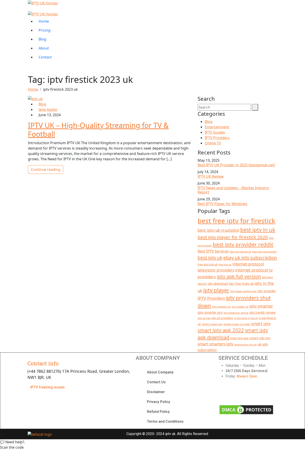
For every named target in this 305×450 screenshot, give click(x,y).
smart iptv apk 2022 (221, 330)
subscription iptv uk (245, 344)
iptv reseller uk (240, 306)
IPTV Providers (217, 137)
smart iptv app (239, 338)
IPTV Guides (215, 132)
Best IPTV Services (213, 251)
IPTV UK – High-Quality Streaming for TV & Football (98, 129)
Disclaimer (156, 392)
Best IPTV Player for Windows (222, 203)
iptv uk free (204, 318)
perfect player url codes (237, 324)
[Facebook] (224, 392)
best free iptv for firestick (236, 220)
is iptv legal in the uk (246, 318)
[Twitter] (238, 392)
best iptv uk (210, 257)
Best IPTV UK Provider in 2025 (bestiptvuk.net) (236, 165)
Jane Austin (48, 109)
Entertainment (217, 126)
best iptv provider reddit (243, 244)
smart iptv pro (260, 338)
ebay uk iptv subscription (250, 257)
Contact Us (156, 382)
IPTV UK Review (211, 176)
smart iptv (261, 323)
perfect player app (212, 324)
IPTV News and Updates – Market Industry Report (233, 190)
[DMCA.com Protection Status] (246, 409)
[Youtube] (254, 392)
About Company (160, 372)
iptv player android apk (243, 291)
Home (44, 21)
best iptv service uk (240, 251)
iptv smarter (261, 306)
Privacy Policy (158, 402)
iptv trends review (262, 312)
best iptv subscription (264, 251)
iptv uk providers (222, 318)
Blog (42, 39)
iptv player (216, 290)
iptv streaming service (236, 312)
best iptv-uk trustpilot (218, 230)
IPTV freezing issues (47, 387)
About (44, 48)
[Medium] (269, 392)
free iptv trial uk (208, 264)
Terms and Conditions (165, 421)
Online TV (213, 143)
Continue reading (45, 169)
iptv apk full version (239, 276)
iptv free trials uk (241, 283)
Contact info (42, 363)
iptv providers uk (221, 306)
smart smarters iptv (215, 344)
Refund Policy (158, 411)
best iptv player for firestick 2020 (233, 237)
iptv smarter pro (210, 312)
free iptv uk (225, 264)
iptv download (217, 283)
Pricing (44, 30)
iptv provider (266, 291)
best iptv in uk (257, 229)
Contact (45, 57)
